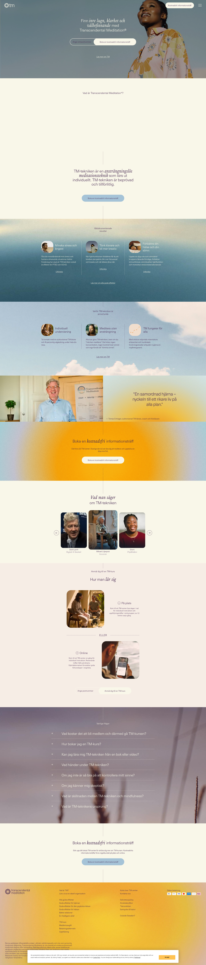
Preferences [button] (137, 957)
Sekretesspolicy (126, 899)
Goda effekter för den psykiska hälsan (74, 906)
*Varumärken (125, 906)
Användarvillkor (126, 902)
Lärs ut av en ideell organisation (72, 893)
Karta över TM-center (129, 890)
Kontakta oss (125, 893)
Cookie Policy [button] (96, 957)
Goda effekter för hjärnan (69, 902)
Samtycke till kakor (128, 909)
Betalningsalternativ (67, 928)
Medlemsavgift (65, 925)
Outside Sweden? (127, 915)
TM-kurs (62, 922)
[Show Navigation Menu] (200, 5)
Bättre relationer (66, 912)
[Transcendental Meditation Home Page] (9, 5)
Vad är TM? (64, 890)
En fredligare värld (66, 915)
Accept (167, 957)
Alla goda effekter (66, 899)
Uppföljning (64, 931)
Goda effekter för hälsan (69, 909)
